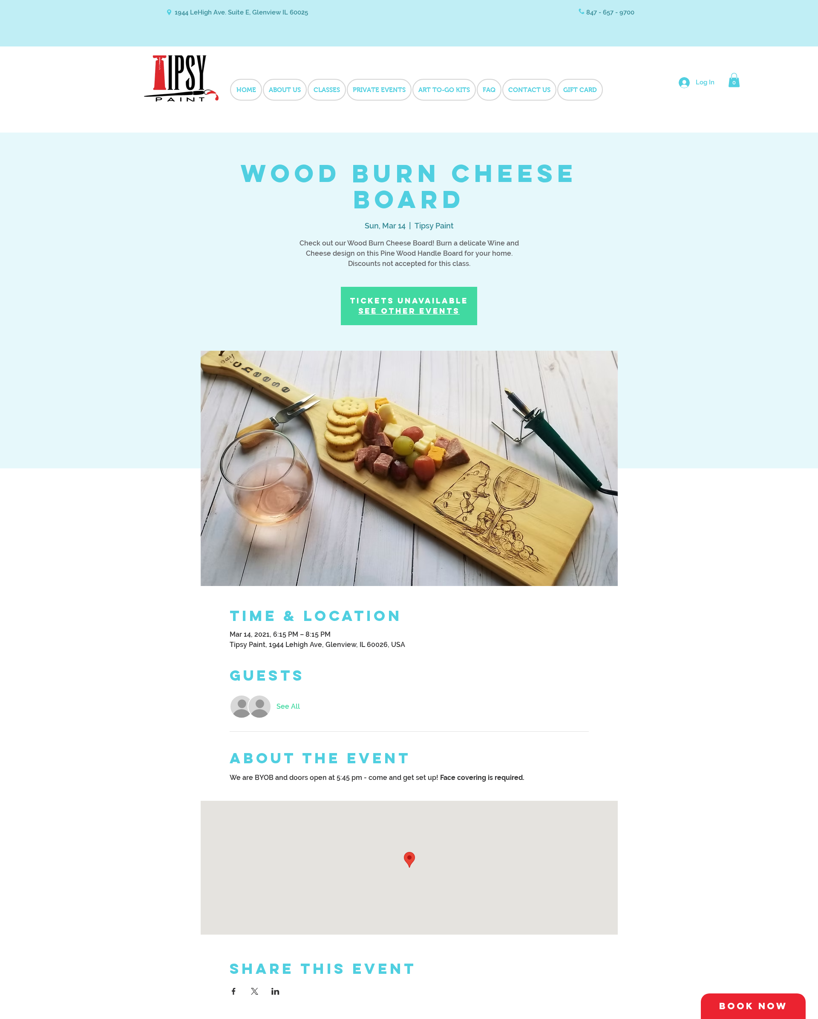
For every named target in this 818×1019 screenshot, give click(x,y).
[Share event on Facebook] (234, 991)
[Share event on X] (255, 991)
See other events (409, 311)
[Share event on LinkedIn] (275, 991)
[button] (734, 80)
